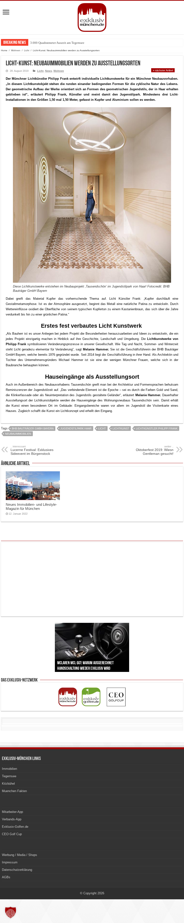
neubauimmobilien (18, 433)
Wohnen (15, 50)
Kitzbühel (8, 783)
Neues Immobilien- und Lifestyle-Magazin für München (31, 506)
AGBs (6, 877)
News (48, 70)
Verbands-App (11, 819)
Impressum (9, 862)
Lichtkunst (121, 428)
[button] (10, 912)
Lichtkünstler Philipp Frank (157, 428)
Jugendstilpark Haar (76, 428)
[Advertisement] (92, 579)
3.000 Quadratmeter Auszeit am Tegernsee (57, 43)
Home (4, 50)
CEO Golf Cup (12, 834)
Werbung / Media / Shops (19, 855)
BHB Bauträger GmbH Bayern (33, 428)
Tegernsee (9, 776)
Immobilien (9, 769)
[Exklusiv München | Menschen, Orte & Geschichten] (92, 16)
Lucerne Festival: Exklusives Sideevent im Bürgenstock (32, 450)
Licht (26, 50)
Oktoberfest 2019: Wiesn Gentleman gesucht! (154, 450)
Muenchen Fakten (14, 791)
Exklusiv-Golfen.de (15, 826)
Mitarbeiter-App (12, 812)
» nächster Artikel (163, 70)
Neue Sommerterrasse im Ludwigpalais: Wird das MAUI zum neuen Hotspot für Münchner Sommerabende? (99, 43)
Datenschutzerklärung (17, 870)
